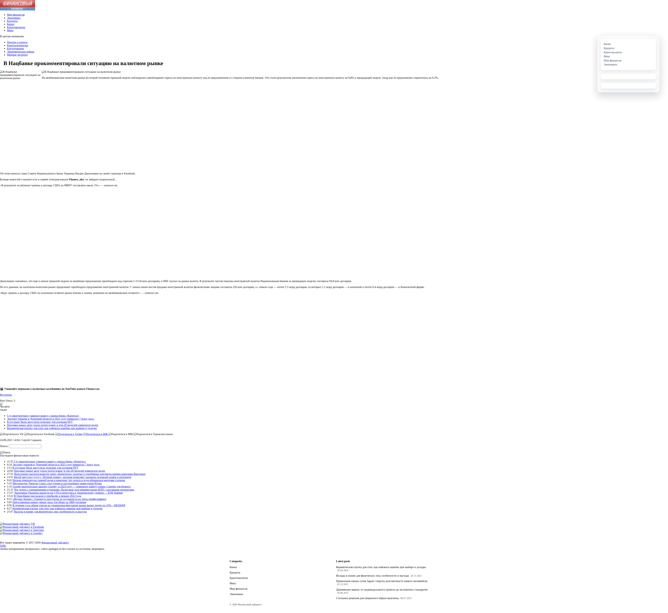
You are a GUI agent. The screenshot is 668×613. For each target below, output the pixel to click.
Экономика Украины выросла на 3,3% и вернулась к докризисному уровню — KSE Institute (68, 492)
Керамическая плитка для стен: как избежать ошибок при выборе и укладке (52, 428)
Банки (10, 24)
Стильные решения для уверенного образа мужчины (367, 598)
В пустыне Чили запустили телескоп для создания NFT (40, 421)
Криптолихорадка (17, 45)
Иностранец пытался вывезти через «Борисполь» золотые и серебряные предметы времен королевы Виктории (80, 474)
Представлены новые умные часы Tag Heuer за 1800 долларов (49, 502)
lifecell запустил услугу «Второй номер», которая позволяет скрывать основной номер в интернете (72, 477)
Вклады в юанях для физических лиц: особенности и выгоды (50, 511)
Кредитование (15, 48)
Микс (10, 30)
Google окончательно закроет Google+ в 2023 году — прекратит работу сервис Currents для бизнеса (71, 486)
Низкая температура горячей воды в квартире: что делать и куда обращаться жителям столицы (69, 480)
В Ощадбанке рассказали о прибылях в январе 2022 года (47, 495)
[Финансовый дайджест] (17, 9)
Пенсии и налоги (17, 42)
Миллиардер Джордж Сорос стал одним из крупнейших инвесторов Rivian (57, 483)
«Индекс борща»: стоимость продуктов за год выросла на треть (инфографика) (59, 499)
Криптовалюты (16, 27)
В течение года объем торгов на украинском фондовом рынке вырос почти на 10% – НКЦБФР (69, 505)
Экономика (13, 17)
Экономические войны (20, 51)
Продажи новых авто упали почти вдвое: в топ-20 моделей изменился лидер (52, 425)
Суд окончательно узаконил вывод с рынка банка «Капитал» (43, 415)
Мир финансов (16, 14)
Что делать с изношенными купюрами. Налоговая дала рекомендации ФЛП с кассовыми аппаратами (74, 489)
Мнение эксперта (17, 54)
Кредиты (12, 20)
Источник (6, 394)
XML (3, 545)
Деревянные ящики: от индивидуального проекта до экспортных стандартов (382, 589)
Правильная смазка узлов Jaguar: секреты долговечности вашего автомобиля (381, 581)
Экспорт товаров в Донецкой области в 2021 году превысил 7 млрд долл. (50, 418)
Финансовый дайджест (55, 542)
